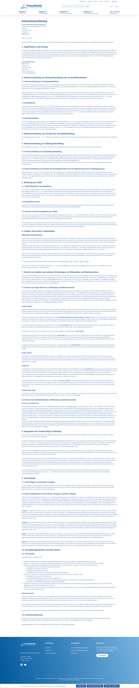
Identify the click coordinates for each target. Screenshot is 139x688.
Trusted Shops (43, 624)
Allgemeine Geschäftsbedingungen (79, 650)
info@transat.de (25, 34)
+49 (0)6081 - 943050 (25, 656)
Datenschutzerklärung (27, 624)
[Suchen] (87, 6)
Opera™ (87, 261)
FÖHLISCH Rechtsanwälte (68, 624)
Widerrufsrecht (74, 653)
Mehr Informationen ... (61, 686)
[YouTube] (25, 664)
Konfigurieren (81, 686)
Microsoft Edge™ (64, 261)
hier (89, 224)
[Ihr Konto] (111, 6)
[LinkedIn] (21, 664)
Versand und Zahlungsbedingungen (79, 647)
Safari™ (71, 261)
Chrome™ (76, 261)
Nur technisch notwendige (95, 686)
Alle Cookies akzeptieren (111, 686)
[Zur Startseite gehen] (31, 6)
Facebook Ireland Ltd (72, 406)
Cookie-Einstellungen (51, 653)
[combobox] (73, 6)
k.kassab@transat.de (30, 73)
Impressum (48, 647)
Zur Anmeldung (102, 655)
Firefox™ (82, 261)
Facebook (45, 426)
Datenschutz (49, 650)
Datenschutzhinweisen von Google (54, 302)
